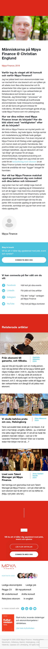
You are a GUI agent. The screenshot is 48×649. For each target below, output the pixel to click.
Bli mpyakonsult (23, 589)
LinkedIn (10, 290)
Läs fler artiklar (24, 547)
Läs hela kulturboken (25, 628)
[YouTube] (34, 608)
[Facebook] (22, 608)
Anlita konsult (28, 594)
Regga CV (7, 589)
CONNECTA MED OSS (24, 260)
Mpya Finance (9, 233)
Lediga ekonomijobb (12, 585)
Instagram (11, 297)
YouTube (10, 303)
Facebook (11, 285)
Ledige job (31, 585)
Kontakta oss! (8, 576)
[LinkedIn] (26, 608)
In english (28, 598)
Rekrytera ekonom (11, 598)
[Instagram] (30, 608)
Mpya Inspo (7, 3)
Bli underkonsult (10, 594)
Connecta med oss (24, 554)
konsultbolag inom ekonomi (24, 161)
